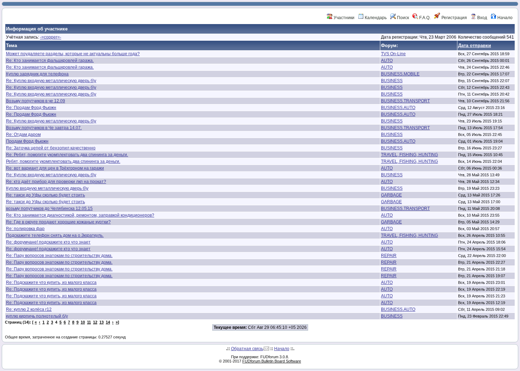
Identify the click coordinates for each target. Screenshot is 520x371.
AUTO (387, 60)
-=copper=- (50, 37)
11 (89, 322)
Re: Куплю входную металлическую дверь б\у (51, 80)
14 (108, 322)
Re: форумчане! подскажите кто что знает (48, 242)
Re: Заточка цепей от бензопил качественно (51, 147)
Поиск (402, 17)
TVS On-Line (393, 53)
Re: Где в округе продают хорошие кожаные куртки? (58, 221)
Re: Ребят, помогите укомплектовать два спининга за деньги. (67, 154)
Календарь (375, 17)
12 (95, 322)
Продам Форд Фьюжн (27, 141)
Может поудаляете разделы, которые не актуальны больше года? (73, 53)
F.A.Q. (424, 17)
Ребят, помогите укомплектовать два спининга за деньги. (63, 161)
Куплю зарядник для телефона (37, 74)
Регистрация (453, 17)
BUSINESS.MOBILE (400, 74)
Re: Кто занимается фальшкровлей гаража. (50, 60)
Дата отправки (474, 45)
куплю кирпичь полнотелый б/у (37, 316)
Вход (481, 17)
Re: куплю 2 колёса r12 (29, 309)
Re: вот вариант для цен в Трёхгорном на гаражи (55, 168)
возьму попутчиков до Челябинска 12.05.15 (49, 208)
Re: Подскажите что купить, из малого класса (51, 282)
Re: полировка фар (25, 228)
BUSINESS (392, 80)
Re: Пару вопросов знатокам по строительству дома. (59, 255)
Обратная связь (247, 348)
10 (83, 322)
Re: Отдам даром (23, 134)
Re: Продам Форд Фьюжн (31, 107)
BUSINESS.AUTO (398, 107)
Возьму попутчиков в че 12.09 (35, 100)
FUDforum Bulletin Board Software (271, 361)
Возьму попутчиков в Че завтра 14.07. (44, 127)
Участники (343, 17)
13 (101, 322)
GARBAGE (391, 195)
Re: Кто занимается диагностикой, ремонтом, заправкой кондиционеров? (80, 215)
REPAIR (389, 255)
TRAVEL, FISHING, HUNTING (409, 154)
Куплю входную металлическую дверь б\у (47, 188)
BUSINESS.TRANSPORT (405, 100)
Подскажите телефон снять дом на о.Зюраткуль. (55, 235)
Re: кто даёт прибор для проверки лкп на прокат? (56, 181)
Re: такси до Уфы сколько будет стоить (45, 195)
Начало (504, 17)
